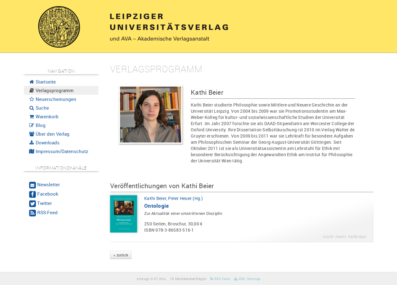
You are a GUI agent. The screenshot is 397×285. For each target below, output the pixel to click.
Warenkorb (46, 116)
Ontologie (156, 205)
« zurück (121, 254)
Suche (41, 108)
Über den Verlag (51, 134)
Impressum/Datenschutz (61, 151)
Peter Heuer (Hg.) (185, 198)
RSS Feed (221, 278)
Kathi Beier (155, 198)
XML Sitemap (248, 278)
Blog (40, 125)
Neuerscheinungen (55, 99)
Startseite (45, 82)
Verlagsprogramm (54, 90)
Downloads (47, 142)
